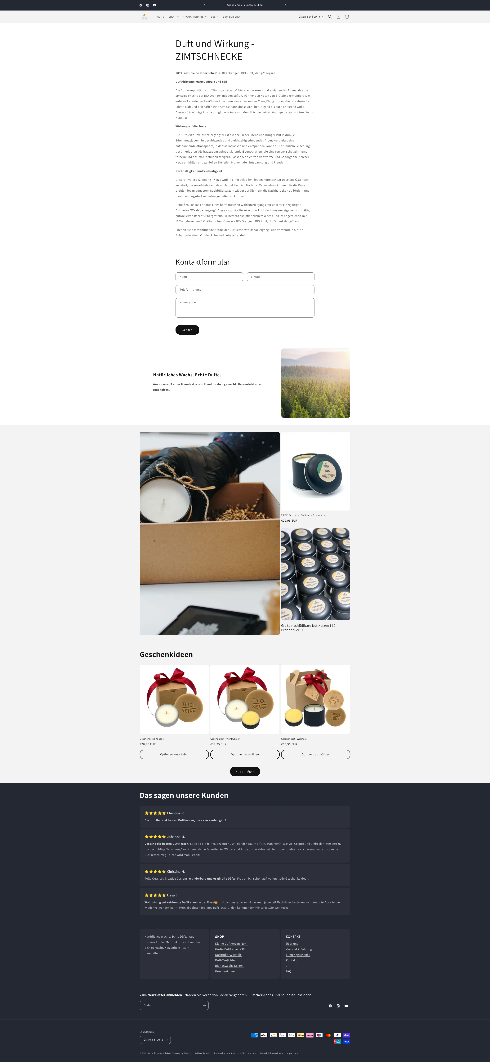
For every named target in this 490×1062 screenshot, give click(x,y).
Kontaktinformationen (271, 1053)
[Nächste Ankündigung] (286, 5)
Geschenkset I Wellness (294, 738)
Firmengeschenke (298, 955)
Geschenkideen (226, 971)
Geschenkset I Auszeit (152, 738)
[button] (173, 17)
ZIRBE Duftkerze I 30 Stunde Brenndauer (303, 515)
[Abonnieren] (204, 1005)
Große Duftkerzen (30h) (231, 949)
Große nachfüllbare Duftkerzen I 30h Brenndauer (309, 627)
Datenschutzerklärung (225, 1053)
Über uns (292, 944)
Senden (187, 330)
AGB (242, 1053)
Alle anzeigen (245, 771)
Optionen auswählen (174, 754)
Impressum (292, 1053)
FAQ (289, 971)
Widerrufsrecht (202, 1053)
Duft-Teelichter (225, 960)
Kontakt (291, 960)
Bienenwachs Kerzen (229, 966)
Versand (252, 1053)
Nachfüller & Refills (228, 955)
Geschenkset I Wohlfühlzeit (225, 738)
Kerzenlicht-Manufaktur (159, 1053)
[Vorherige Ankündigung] (204, 5)
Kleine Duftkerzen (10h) (231, 944)
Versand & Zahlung (299, 949)
